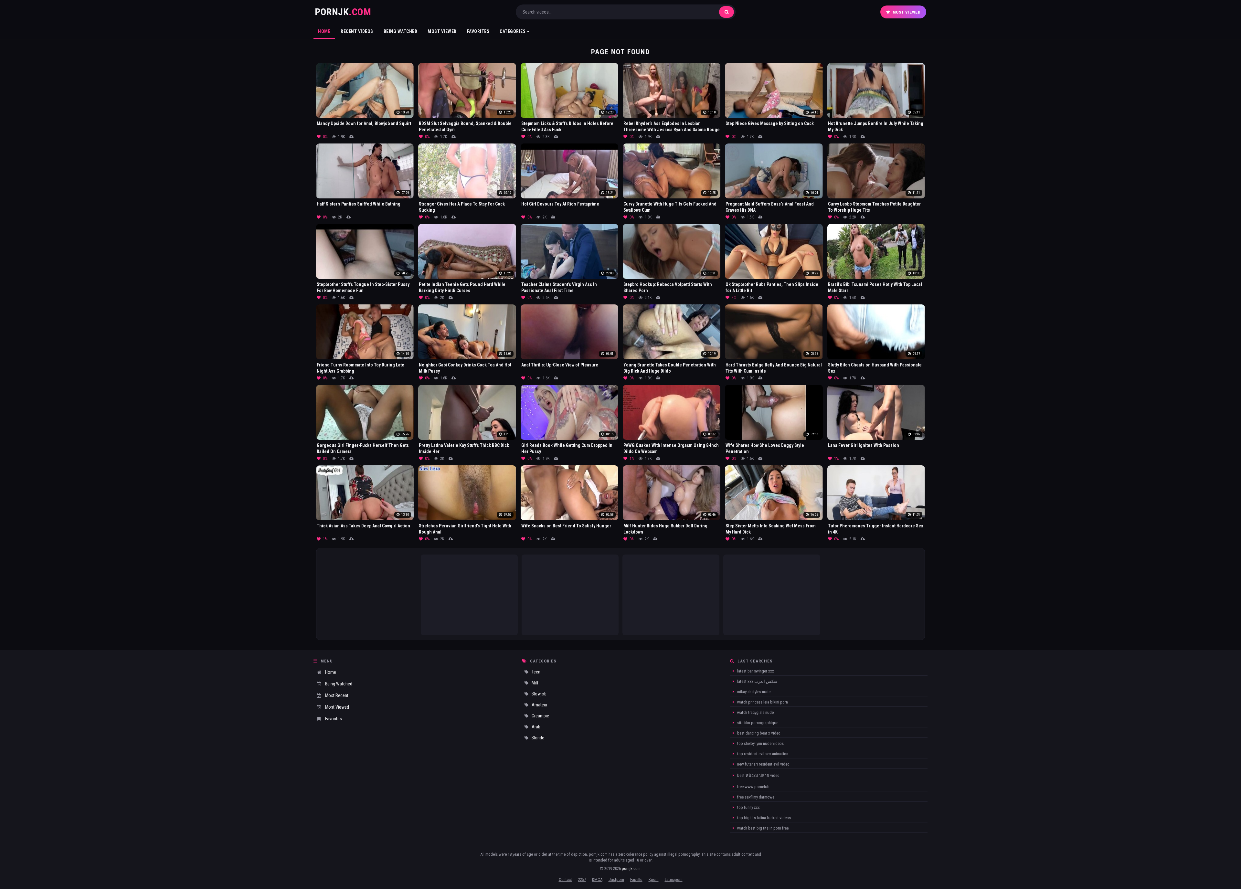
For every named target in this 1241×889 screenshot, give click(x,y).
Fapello (636, 879)
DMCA (597, 879)
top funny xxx (748, 807)
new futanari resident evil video (763, 764)
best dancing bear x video (758, 733)
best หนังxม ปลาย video (758, 775)
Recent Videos (357, 31)
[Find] (726, 12)
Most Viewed (907, 12)
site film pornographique (757, 722)
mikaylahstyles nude (753, 691)
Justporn (616, 879)
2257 (582, 879)
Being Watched (401, 31)
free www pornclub (752, 786)
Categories (513, 31)
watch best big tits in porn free (762, 828)
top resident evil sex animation (762, 753)
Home (324, 31)
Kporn (654, 879)
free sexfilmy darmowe (755, 797)
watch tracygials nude (755, 712)
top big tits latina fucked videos (763, 817)
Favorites (478, 31)
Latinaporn (674, 879)
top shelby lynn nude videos (760, 743)
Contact (565, 879)
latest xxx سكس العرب (756, 681)
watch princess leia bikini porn (762, 702)
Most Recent (336, 695)
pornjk (343, 11)
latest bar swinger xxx (755, 671)
